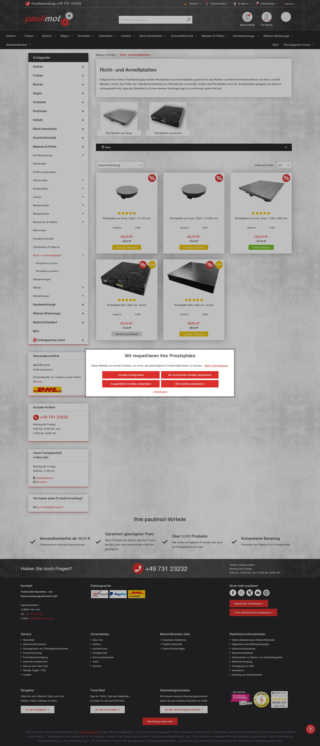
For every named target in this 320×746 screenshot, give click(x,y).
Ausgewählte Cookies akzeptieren (131, 383)
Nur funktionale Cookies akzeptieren (189, 374)
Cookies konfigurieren (131, 374)
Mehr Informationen (216, 365)
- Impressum (160, 391)
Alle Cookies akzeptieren (189, 383)
